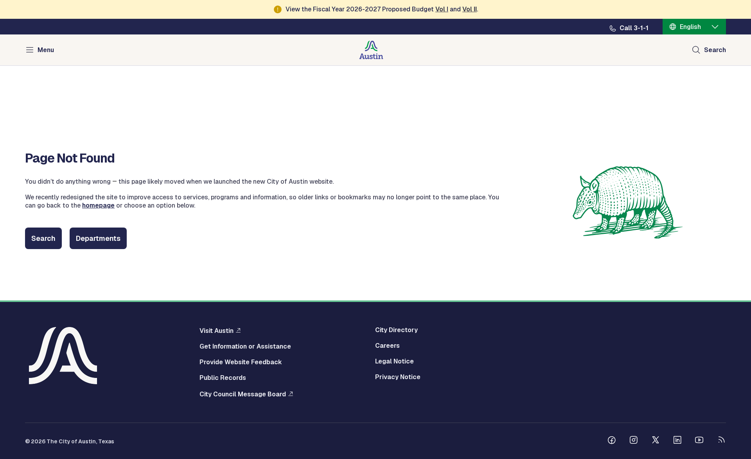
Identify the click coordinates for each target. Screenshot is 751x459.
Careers (387, 346)
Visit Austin (216, 330)
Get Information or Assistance (245, 346)
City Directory (396, 330)
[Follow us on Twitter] (655, 441)
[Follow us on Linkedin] (677, 441)
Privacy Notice (397, 377)
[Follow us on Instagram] (633, 441)
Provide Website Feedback (240, 362)
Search (715, 50)
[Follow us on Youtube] (699, 441)
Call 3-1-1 (634, 28)
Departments (98, 238)
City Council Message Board (242, 394)
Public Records (222, 378)
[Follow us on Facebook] (611, 441)
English (690, 27)
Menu (46, 50)
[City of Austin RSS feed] (721, 441)
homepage (98, 205)
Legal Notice (394, 361)
